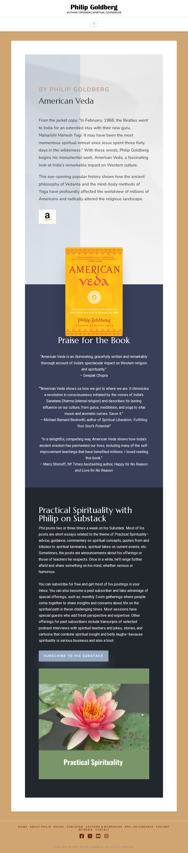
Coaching (75, 827)
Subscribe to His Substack (73, 656)
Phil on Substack (139, 827)
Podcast (163, 827)
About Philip (40, 827)
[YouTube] (98, 836)
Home (22, 827)
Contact (102, 830)
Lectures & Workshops (104, 827)
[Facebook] (82, 836)
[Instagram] (106, 836)
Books (59, 827)
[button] (94, 23)
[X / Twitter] (90, 836)
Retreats (86, 830)
